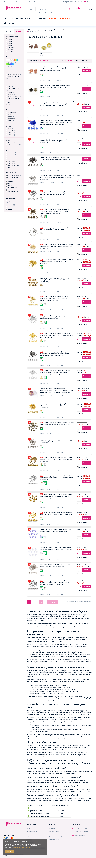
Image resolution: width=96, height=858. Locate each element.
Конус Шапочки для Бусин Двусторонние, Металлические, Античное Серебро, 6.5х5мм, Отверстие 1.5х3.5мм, (55, 353)
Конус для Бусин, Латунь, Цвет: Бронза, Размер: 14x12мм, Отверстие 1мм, (55, 86)
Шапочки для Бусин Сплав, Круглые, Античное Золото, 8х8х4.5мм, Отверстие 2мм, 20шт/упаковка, (56, 280)
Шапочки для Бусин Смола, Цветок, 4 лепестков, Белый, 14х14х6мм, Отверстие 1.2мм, (57, 548)
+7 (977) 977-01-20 (67, 2)
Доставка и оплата (9, 2)
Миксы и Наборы (14, 23)
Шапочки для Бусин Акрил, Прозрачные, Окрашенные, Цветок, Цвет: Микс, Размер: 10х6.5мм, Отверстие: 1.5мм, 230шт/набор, (57, 390)
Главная (10, 18)
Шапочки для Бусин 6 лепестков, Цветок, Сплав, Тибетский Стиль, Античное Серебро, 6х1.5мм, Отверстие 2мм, (55, 192)
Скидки (31, 2)
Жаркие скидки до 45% (60, 18)
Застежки (67, 12)
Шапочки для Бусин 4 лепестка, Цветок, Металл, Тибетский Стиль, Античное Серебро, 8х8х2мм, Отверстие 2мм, (55, 582)
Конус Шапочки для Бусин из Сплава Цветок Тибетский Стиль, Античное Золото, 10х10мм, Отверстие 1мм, (56, 496)
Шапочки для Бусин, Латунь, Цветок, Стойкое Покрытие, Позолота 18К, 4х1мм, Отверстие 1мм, (56, 246)
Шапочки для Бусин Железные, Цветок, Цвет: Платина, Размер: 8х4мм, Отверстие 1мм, (54, 140)
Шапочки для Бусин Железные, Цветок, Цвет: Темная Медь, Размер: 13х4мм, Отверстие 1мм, (55, 159)
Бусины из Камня (49, 12)
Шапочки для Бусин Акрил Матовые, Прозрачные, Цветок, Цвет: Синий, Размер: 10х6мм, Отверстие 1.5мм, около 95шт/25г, (56, 122)
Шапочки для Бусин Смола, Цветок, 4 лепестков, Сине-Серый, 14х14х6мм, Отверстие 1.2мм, (55, 531)
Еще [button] (35, 2)
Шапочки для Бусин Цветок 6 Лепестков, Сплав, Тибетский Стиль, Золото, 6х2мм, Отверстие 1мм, (57, 335)
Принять (9, 851)
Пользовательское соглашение (82, 855)
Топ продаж (41, 18)
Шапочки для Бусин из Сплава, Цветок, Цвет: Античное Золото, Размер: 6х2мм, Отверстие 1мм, (56, 459)
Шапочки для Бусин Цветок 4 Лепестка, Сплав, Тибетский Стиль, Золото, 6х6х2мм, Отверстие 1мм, (54, 298)
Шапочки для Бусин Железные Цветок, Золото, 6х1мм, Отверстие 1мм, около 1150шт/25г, (55, 405)
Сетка (76, 61)
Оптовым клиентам (22, 2)
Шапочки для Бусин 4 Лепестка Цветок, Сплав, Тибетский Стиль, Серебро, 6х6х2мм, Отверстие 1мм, (54, 316)
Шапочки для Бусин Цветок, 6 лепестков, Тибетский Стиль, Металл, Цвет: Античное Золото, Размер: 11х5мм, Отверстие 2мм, (57, 103)
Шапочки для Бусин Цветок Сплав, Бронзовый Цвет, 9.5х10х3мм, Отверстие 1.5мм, (57, 423)
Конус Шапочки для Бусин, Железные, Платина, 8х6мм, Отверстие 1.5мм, (55, 565)
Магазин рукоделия (35, 30)
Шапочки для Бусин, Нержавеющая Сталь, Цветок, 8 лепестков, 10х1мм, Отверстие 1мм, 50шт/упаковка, (57, 177)
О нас (28, 828)
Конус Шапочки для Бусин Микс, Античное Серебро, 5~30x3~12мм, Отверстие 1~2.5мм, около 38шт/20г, (57, 440)
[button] (89, 2)
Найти (52, 602)
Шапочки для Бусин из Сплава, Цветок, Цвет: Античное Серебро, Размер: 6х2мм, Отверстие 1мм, (56, 477)
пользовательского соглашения (21, 847)
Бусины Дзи (60, 12)
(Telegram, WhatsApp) (82, 831)
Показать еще (55, 77)
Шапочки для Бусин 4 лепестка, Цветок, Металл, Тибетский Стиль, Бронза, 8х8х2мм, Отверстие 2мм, (54, 211)
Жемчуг (41, 12)
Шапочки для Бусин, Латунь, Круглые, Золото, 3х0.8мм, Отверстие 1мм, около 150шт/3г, (57, 261)
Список (69, 61)
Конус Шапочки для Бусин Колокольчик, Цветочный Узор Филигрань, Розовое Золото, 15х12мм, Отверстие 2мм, (57, 68)
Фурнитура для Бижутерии (52, 30)
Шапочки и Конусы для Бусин (74, 30)
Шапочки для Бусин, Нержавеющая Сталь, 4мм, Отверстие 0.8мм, (55, 229)
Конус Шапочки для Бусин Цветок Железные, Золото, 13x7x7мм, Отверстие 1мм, (56, 513)
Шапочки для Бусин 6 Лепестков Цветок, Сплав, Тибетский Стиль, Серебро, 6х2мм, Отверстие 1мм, (55, 372)
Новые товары (24, 18)
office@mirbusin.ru (80, 835)
